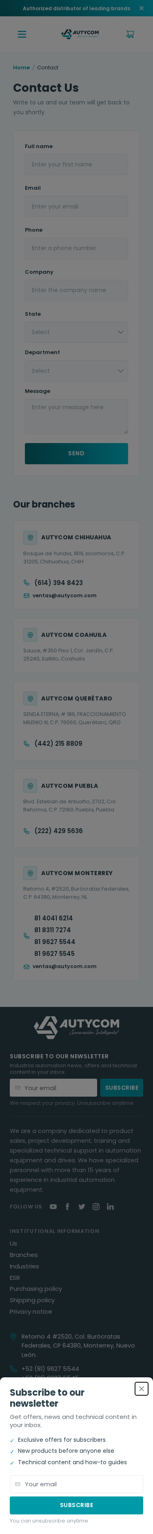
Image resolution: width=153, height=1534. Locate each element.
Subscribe (76, 1505)
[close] (141, 1388)
